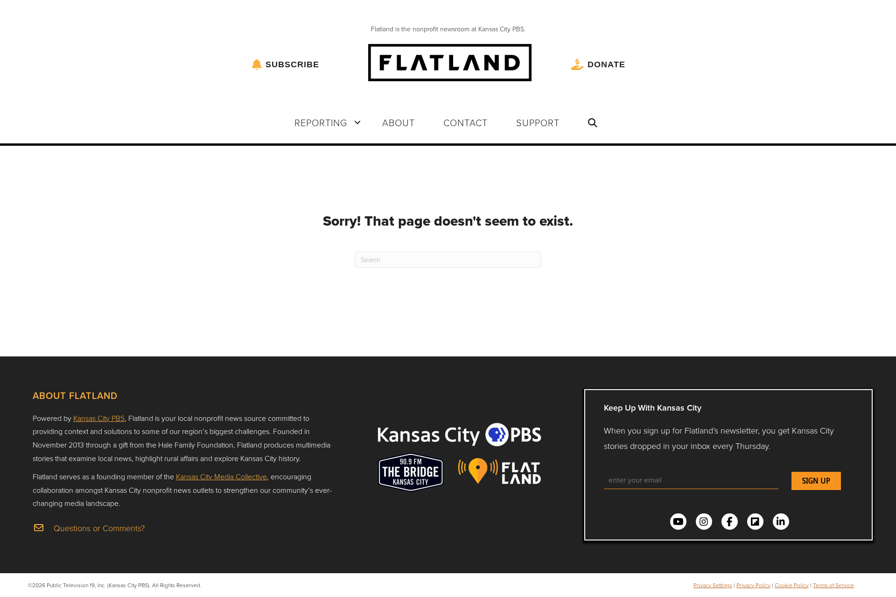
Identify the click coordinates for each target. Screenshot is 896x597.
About (398, 122)
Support (538, 122)
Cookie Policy (792, 585)
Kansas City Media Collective (221, 476)
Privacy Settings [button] (712, 585)
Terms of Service (833, 585)
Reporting (320, 122)
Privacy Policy (753, 585)
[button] (357, 122)
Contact (465, 122)
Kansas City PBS (99, 418)
